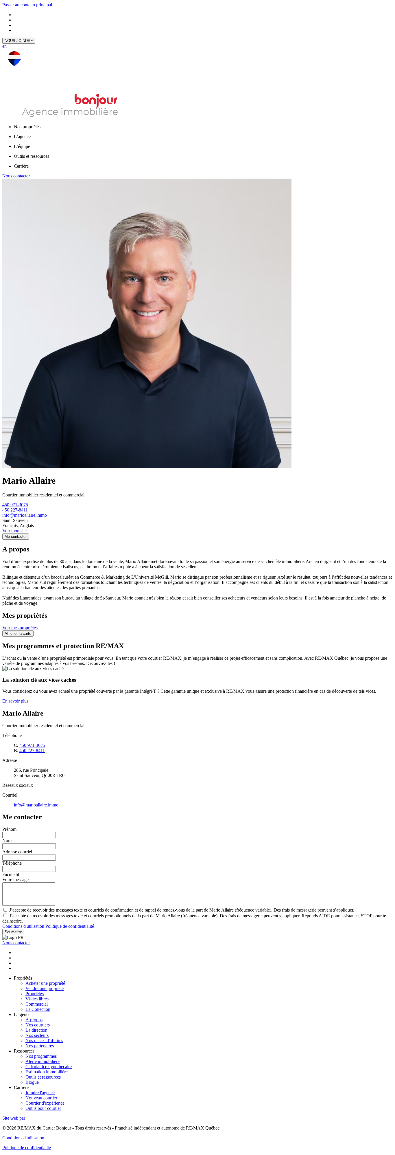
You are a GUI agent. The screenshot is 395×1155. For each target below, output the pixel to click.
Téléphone (12, 863)
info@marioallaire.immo (24, 515)
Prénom (9, 829)
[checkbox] (197, 910)
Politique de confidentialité (69, 926)
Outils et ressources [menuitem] (31, 156)
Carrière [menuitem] (21, 166)
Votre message (15, 879)
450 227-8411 (15, 509)
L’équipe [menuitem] (22, 146)
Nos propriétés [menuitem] (27, 126)
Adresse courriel (17, 851)
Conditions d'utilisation (23, 926)
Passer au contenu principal (27, 4)
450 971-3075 (15, 504)
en (4, 46)
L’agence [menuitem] (22, 136)
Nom (7, 840)
